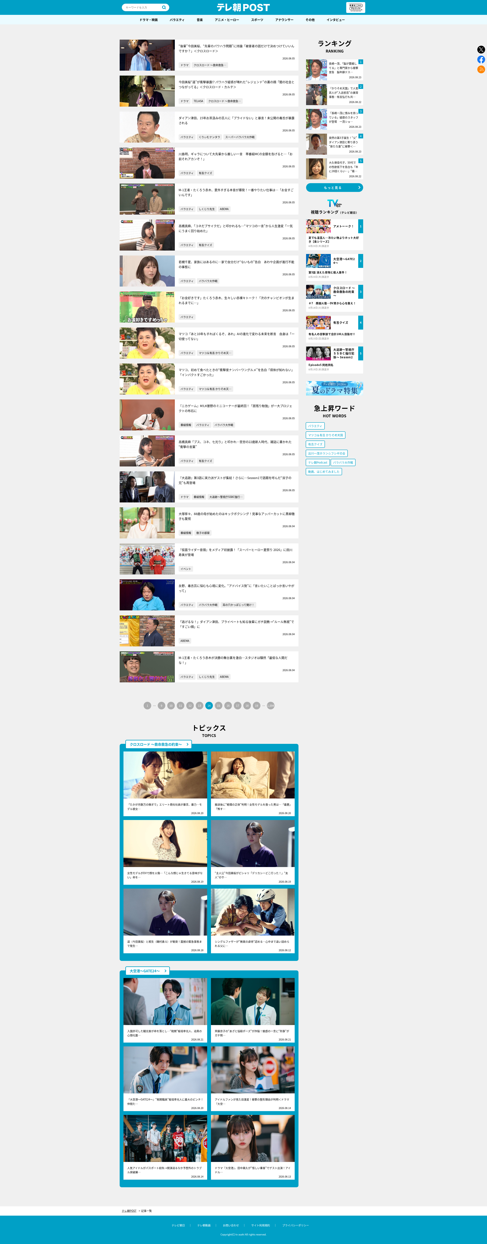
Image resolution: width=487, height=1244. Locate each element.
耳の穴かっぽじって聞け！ (238, 605)
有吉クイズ (205, 173)
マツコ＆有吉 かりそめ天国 (325, 435)
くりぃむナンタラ (209, 137)
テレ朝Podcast (317, 462)
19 (256, 705)
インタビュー (336, 19)
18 (247, 705)
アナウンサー (284, 19)
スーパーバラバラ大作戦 (240, 137)
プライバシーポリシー (295, 1225)
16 (228, 705)
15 (218, 705)
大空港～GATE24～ (145, 970)
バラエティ (177, 19)
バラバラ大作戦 (208, 281)
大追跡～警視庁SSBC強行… (226, 497)
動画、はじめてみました (324, 471)
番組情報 (186, 425)
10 (171, 705)
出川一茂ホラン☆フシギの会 (326, 453)
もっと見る (333, 187)
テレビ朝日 (178, 1225)
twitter (481, 49)
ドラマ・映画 (148, 19)
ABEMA (224, 209)
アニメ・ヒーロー (227, 19)
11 (180, 705)
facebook (481, 59)
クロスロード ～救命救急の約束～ (156, 744)
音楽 (200, 19)
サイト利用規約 (260, 1225)
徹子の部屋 (203, 533)
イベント (186, 569)
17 (237, 705)
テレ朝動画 (204, 1225)
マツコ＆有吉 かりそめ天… (215, 353)
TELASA (198, 101)
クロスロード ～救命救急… (210, 65)
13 (199, 705)
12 (190, 705)
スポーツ (257, 19)
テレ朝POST (243, 7)
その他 (310, 19)
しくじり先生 (207, 209)
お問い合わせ (231, 1225)
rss (481, 69)
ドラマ (185, 65)
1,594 (270, 705)
